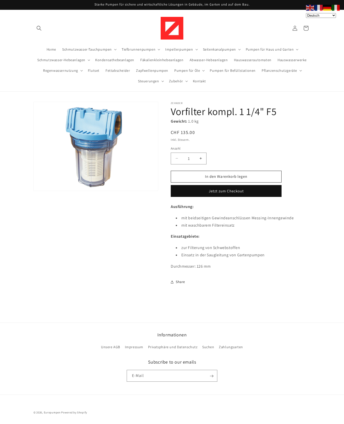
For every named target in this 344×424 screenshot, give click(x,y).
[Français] (319, 7)
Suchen (208, 347)
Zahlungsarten (231, 347)
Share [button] (180, 281)
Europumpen (52, 412)
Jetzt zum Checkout (226, 191)
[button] (39, 28)
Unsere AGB (110, 347)
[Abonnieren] (211, 376)
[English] (310, 7)
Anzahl (175, 148)
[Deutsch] (327, 7)
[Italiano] (336, 7)
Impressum (134, 347)
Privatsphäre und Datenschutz (173, 347)
